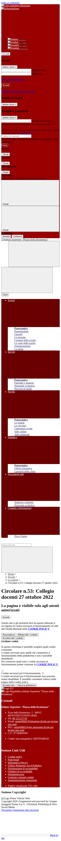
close (5, 294)
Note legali (13, 759)
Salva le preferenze (26, 685)
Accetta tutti (13, 638)
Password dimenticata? (13, 79)
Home (11, 574)
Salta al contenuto (10, 2)
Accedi (6, 54)
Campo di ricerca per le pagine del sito (21, 541)
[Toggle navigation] (27, 280)
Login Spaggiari (26, 133)
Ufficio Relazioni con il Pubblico (25, 765)
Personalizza (9, 635)
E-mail (35, 120)
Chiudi (5, 154)
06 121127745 (19, 718)
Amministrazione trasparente (22, 780)
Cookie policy (15, 756)
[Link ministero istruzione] (15, 5)
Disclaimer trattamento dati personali (20, 810)
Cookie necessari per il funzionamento (21, 673)
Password (37, 73)
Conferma (17, 236)
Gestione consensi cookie (21, 777)
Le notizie (13, 580)
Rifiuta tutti (27, 635)
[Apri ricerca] (34, 254)
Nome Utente (39, 70)
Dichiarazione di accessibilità (23, 768)
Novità (11, 577)
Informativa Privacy (18, 762)
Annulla (6, 236)
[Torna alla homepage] (30, 239)
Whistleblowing (16, 774)
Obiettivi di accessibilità (20, 771)
